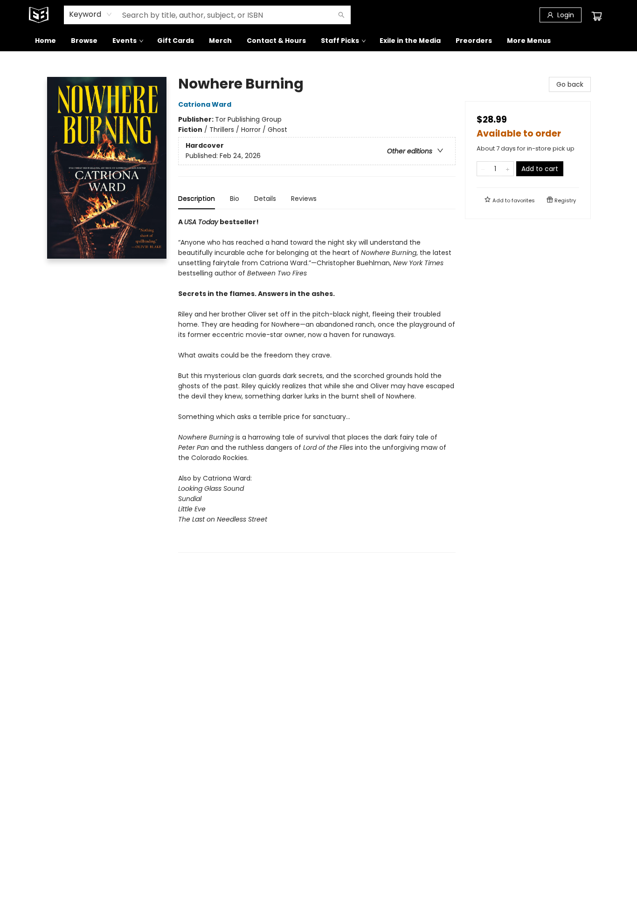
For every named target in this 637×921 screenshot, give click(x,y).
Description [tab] (196, 198)
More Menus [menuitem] (529, 40)
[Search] (341, 15)
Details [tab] (265, 198)
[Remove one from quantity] (483, 169)
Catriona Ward (204, 104)
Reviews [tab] (304, 198)
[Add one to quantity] (507, 169)
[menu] (318, 40)
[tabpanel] (317, 385)
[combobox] (91, 14)
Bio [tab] (234, 198)
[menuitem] (45, 40)
